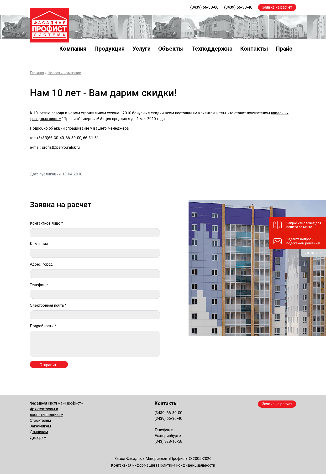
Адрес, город (41, 264)
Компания (73, 48)
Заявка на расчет (277, 7)
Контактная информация (133, 465)
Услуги (141, 48)
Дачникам (39, 432)
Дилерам (38, 437)
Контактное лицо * (46, 223)
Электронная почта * (48, 305)
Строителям (40, 420)
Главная (37, 73)
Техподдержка (211, 48)
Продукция (109, 48)
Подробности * (43, 326)
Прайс (284, 48)
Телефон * (39, 285)
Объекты (171, 48)
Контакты (254, 48)
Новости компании (64, 73)
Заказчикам (40, 426)
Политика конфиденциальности (186, 465)
